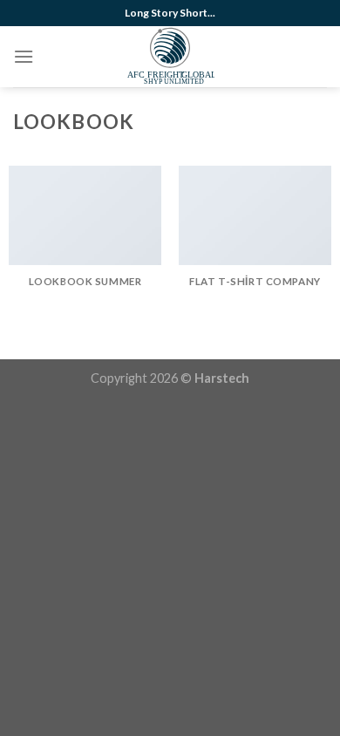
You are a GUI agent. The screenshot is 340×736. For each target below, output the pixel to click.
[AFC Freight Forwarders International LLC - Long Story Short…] (170, 56)
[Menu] (23, 56)
